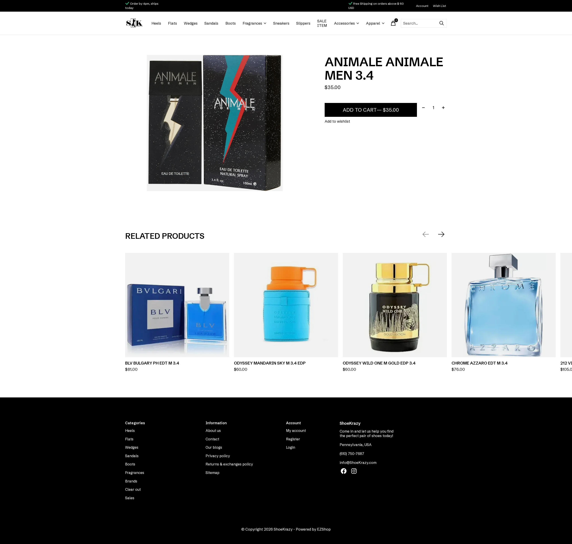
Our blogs (214, 447)
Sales (129, 498)
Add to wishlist (337, 121)
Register (293, 439)
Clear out (133, 489)
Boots (230, 23)
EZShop (324, 529)
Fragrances (252, 23)
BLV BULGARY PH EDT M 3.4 (152, 363)
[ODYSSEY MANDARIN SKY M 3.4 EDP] (286, 305)
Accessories (344, 23)
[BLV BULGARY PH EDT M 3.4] (177, 305)
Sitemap (212, 472)
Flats (172, 23)
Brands (131, 481)
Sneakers (281, 23)
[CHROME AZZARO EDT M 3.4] (504, 305)
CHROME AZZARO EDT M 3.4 (480, 363)
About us (213, 430)
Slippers (303, 23)
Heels (156, 23)
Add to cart (371, 110)
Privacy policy (218, 456)
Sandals (211, 23)
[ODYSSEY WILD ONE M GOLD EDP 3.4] (395, 305)
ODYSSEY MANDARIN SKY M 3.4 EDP (270, 363)
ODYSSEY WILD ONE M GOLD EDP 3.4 (379, 363)
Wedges (191, 23)
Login (290, 447)
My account (296, 430)
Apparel (373, 23)
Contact (212, 439)
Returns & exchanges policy (229, 464)
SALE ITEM (322, 23)
